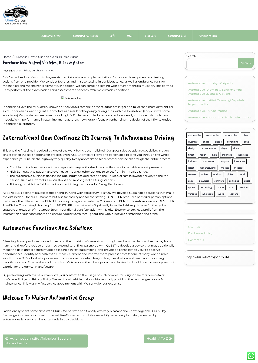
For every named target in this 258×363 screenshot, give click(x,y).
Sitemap (194, 226)
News (130, 35)
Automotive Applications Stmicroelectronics (219, 117)
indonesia (227, 154)
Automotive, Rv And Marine (208, 110)
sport (247, 180)
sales (190, 180)
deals (246, 141)
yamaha (234, 193)
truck (232, 187)
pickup (230, 174)
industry (192, 161)
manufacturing (208, 167)
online (204, 174)
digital (224, 148)
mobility (238, 167)
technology (206, 187)
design (191, 148)
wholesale (207, 193)
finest (191, 154)
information (209, 161)
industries (243, 154)
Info (112, 35)
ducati (236, 148)
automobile (194, 135)
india (214, 154)
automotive (231, 135)
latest (191, 167)
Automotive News (89, 154)
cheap (206, 141)
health (203, 154)
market (225, 167)
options (217, 174)
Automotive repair (51, 35)
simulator (204, 180)
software (219, 180)
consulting (232, 141)
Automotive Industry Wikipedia (210, 83)
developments (208, 148)
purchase (37, 70)
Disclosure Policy (200, 233)
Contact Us (196, 240)
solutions (234, 180)
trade (221, 187)
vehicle (243, 187)
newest (192, 174)
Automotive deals (177, 35)
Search (191, 56)
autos (19, 70)
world (221, 193)
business (192, 141)
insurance (239, 161)
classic (218, 141)
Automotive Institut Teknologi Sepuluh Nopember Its (216, 102)
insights (225, 161)
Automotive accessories (85, 35)
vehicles (49, 70)
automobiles (212, 135)
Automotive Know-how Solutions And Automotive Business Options (215, 91)
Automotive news (208, 35)
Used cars (150, 35)
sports (191, 187)
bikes (27, 70)
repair (243, 174)
